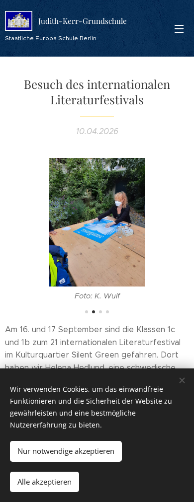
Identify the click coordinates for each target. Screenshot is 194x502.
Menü (179, 28)
